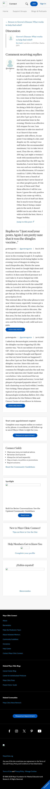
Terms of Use (7, 771)
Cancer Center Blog (9, 671)
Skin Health (19, 43)
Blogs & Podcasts (39, 11)
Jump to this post (24, 222)
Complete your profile (25, 553)
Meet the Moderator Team (12, 630)
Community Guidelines (10, 639)
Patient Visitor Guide (10, 685)
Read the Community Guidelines (20, 467)
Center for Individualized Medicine (14, 676)
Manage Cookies (31, 771)
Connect (13, 3)
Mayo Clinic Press (9, 680)
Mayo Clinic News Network (12, 703)
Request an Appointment (25, 716)
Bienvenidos (25, 591)
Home (5, 11)
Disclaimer (6, 644)
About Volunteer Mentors (11, 635)
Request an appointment (25, 435)
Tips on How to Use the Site (25, 532)
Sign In (43, 3)
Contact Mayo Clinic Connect (13, 653)
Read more (25, 515)
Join (34, 3)
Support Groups (20, 11)
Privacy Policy (19, 771)
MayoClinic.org (8, 756)
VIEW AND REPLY (15, 329)
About (5, 621)
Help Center (7, 648)
